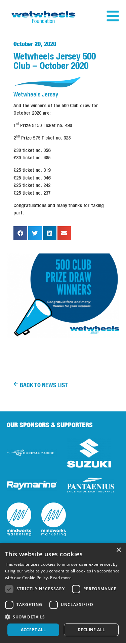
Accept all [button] (33, 630)
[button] (20, 233)
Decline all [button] (91, 630)
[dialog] (63, 593)
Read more (61, 577)
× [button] (118, 550)
